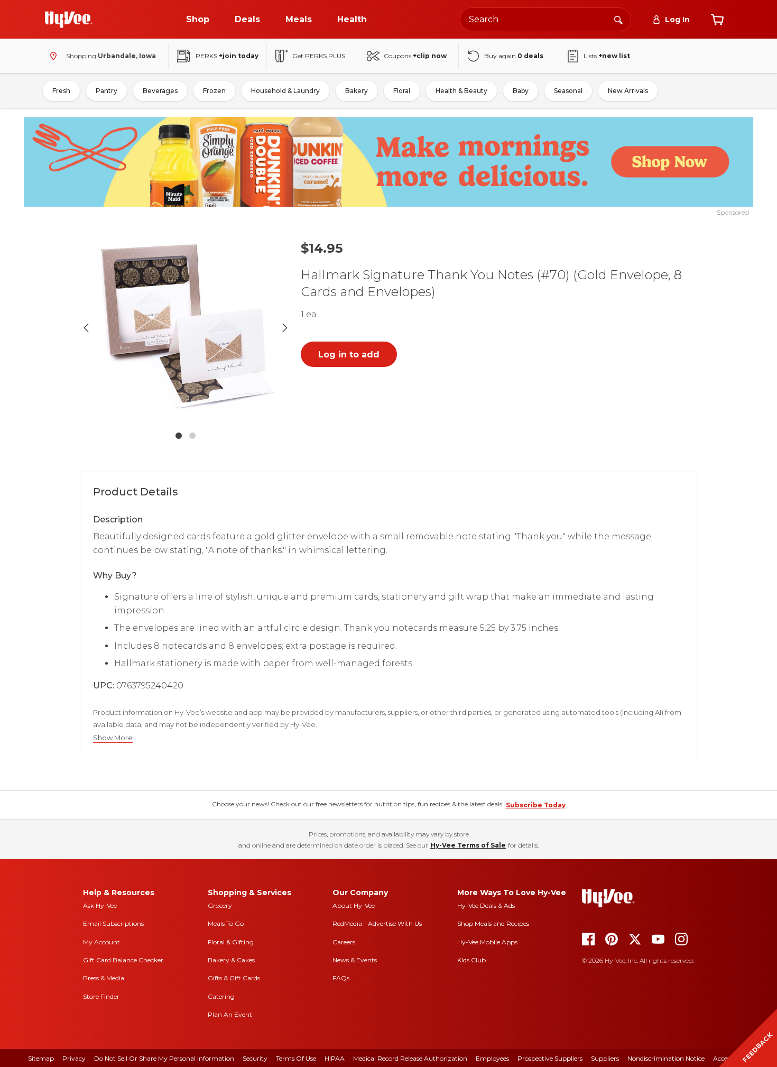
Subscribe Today (536, 805)
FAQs (340, 978)
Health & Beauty (461, 91)
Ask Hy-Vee (100, 905)
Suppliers (605, 1058)
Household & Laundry (285, 91)
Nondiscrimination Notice (666, 1058)
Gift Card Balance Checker (123, 960)
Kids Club (471, 960)
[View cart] (717, 19)
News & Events (354, 960)
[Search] (618, 19)
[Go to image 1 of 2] (179, 435)
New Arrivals (628, 91)
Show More (113, 738)
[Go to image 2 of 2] (192, 435)
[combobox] (545, 19)
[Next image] (285, 327)
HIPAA (335, 1058)
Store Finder (101, 996)
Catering (221, 996)
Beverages (160, 91)
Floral (401, 91)
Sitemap (41, 1058)
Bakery (356, 91)
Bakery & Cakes (231, 960)
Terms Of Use (296, 1058)
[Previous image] (86, 327)
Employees (492, 1058)
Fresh (61, 91)
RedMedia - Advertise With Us (377, 923)
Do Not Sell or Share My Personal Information (164, 1058)
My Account (101, 942)
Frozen (214, 91)
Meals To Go (226, 923)
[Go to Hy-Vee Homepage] (68, 19)
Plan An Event (230, 1014)
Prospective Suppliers (549, 1058)
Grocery (220, 905)
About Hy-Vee (353, 905)
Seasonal (568, 91)
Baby (521, 91)
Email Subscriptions (113, 923)
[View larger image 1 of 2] (185, 328)
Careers (343, 942)
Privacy (74, 1058)
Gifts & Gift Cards (234, 978)
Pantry (106, 91)
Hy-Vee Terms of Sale (468, 845)
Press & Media (103, 978)
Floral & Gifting (231, 942)
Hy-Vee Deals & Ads (486, 905)
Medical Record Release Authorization (410, 1058)
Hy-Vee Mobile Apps (487, 942)
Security (255, 1058)
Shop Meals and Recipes (493, 923)
